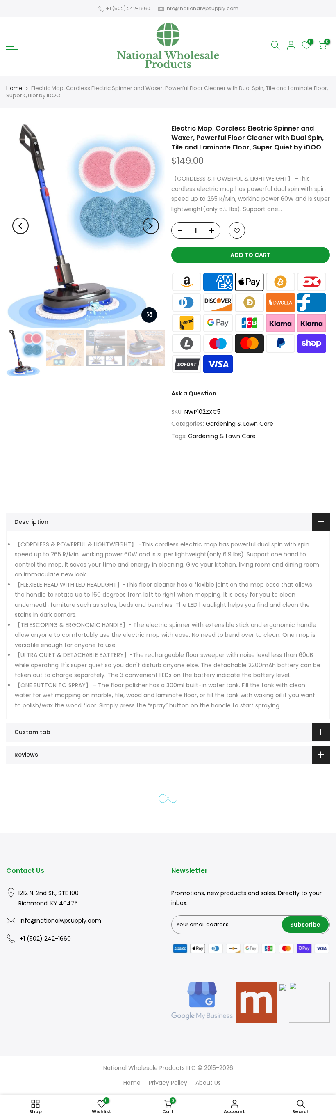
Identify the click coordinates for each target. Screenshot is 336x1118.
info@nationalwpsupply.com (202, 8)
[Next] (151, 226)
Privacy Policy (168, 1083)
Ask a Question (193, 393)
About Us (208, 1083)
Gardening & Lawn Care (239, 424)
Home (14, 88)
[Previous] (20, 226)
